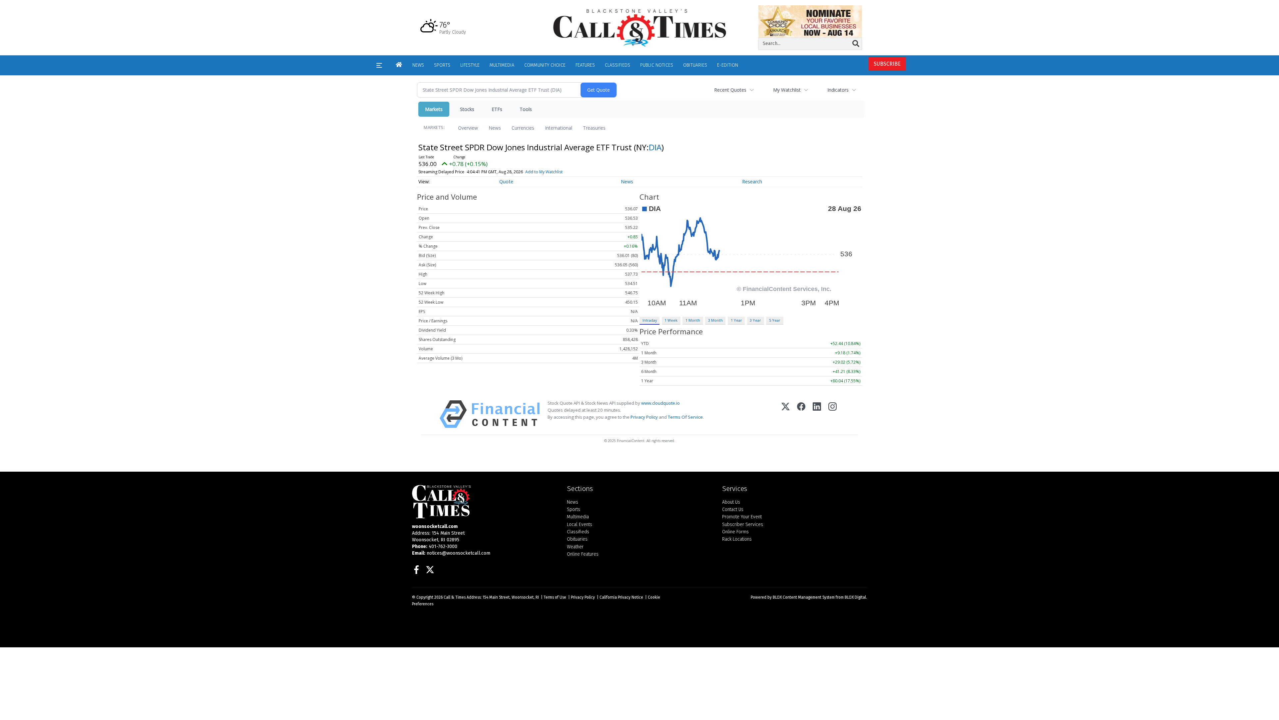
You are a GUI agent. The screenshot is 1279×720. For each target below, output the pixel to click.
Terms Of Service (685, 417)
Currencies (523, 128)
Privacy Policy (644, 417)
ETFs (497, 109)
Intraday (649, 320)
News (495, 128)
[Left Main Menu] (379, 65)
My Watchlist (787, 90)
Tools (526, 109)
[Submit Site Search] (855, 43)
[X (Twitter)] (785, 414)
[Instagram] (832, 414)
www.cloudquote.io (660, 403)
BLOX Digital (855, 597)
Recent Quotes (730, 90)
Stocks (467, 109)
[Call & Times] (484, 501)
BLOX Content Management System (804, 597)
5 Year (774, 320)
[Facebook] (801, 414)
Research (752, 181)
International (558, 128)
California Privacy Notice (621, 597)
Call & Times (455, 597)
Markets (434, 109)
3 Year (755, 320)
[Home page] (639, 27)
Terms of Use (555, 597)
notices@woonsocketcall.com (458, 553)
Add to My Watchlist (544, 172)
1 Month (692, 320)
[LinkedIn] (817, 414)
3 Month (715, 320)
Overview (468, 128)
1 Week (670, 320)
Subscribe (887, 64)
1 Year (736, 320)
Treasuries (594, 128)
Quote (506, 181)
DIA (655, 147)
